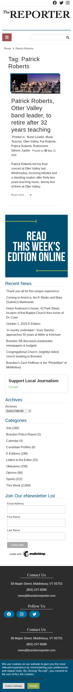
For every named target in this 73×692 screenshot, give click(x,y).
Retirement (40, 146)
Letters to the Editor (19, 460)
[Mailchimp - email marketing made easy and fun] (27, 556)
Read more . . (19, 194)
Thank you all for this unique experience (32, 291)
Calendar (12, 440)
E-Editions (13, 453)
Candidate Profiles (18, 447)
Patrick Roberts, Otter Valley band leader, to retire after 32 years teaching (32, 115)
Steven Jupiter (20, 150)
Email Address (15, 503)
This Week (13, 485)
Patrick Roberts (21, 146)
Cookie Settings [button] (13, 685)
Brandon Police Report (21, 434)
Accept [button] (33, 685)
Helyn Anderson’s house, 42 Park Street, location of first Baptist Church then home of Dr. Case (35, 313)
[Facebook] (9, 614)
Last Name (13, 530)
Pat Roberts (48, 141)
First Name (13, 516)
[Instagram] (21, 614)
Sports (10, 479)
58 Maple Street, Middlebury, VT (32, 583)
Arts (8, 428)
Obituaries (13, 466)
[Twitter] (34, 614)
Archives (11, 406)
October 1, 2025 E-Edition (23, 323)
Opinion (11, 472)
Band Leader (35, 137)
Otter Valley (30, 141)
